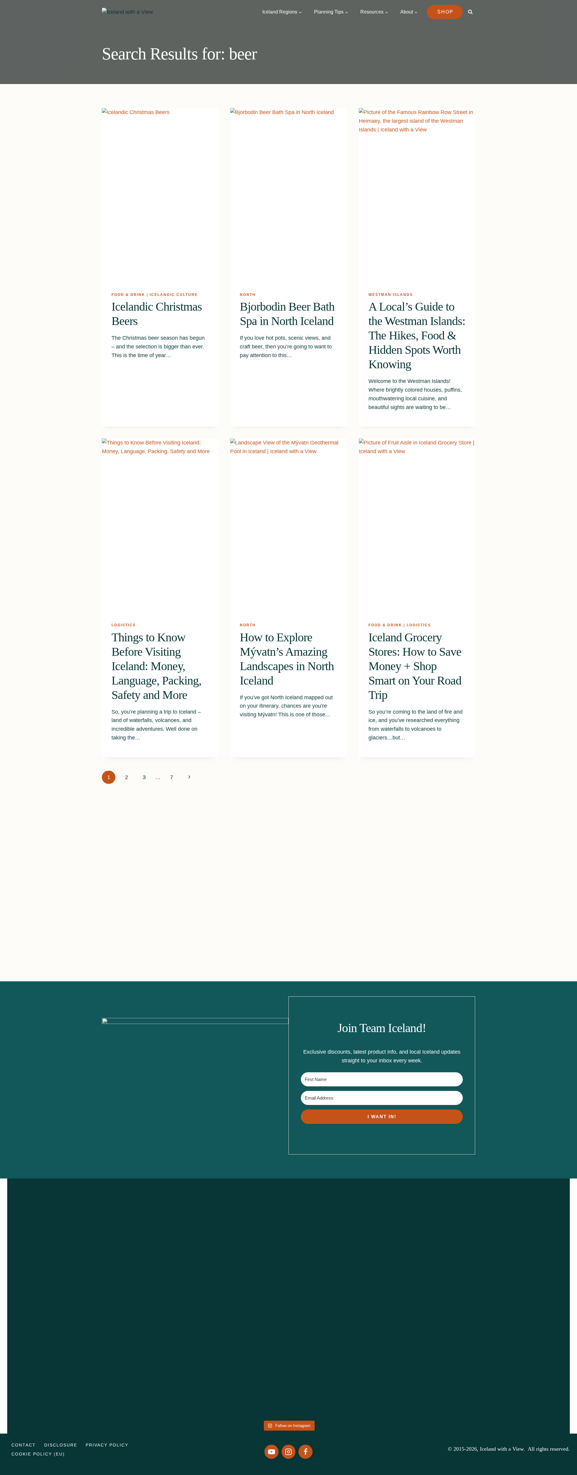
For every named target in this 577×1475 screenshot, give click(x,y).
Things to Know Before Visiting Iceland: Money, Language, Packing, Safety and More (156, 666)
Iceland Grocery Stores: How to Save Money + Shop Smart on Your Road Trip (414, 666)
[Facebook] (305, 1452)
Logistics (123, 625)
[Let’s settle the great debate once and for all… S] (515, 1255)
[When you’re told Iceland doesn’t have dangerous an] (288, 1268)
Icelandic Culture (174, 295)
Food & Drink (128, 295)
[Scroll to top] (558, 1447)
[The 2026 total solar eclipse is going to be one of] (62, 1277)
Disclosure (60, 1445)
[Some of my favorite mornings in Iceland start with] (175, 1299)
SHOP (445, 11)
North (248, 295)
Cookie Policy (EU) (38, 1454)
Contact (23, 1445)
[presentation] (160, 195)
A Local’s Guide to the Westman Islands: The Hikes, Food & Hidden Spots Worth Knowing (416, 335)
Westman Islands (390, 295)
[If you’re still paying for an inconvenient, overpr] (401, 1260)
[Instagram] (289, 1452)
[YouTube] (271, 1452)
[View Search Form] (470, 12)
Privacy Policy (107, 1445)
